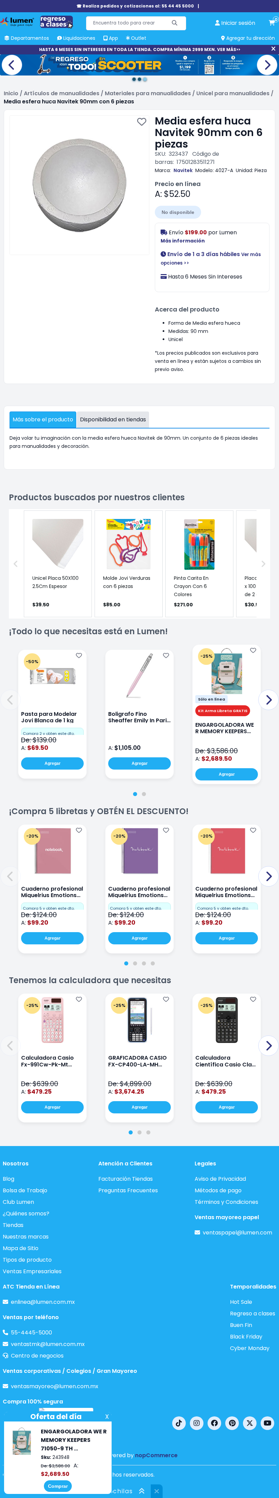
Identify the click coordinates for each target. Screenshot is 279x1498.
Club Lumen (18, 1202)
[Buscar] (174, 23)
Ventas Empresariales (32, 1271)
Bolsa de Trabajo (25, 1190)
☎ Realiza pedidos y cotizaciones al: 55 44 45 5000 (135, 6)
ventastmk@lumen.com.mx (48, 1344)
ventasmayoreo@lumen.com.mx (54, 1386)
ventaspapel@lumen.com (237, 1232)
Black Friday (246, 1337)
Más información (183, 240)
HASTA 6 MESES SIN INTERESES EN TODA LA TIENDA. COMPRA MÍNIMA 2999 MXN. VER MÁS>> (139, 49)
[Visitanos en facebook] (214, 1423)
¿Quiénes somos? (26, 1213)
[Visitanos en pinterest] (232, 1423)
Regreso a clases (252, 1313)
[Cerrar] (273, 49)
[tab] (135, 794)
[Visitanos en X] (250, 1423)
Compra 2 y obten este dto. (49, 733)
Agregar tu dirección (250, 38)
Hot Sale (241, 1302)
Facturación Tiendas (125, 1179)
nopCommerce (156, 1455)
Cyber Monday (249, 1348)
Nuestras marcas (26, 1237)
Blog (8, 1179)
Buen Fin (241, 1325)
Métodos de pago (218, 1190)
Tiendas (13, 1225)
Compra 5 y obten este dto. (49, 908)
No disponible (178, 212)
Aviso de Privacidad (220, 1179)
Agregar (53, 763)
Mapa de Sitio (20, 1248)
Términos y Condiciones (226, 1202)
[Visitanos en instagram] (196, 1423)
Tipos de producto (27, 1260)
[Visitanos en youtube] (267, 1423)
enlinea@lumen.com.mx (43, 1302)
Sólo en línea (211, 699)
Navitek (183, 170)
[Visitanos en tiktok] (179, 1423)
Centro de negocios (37, 1356)
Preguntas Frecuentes (128, 1190)
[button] (10, 700)
